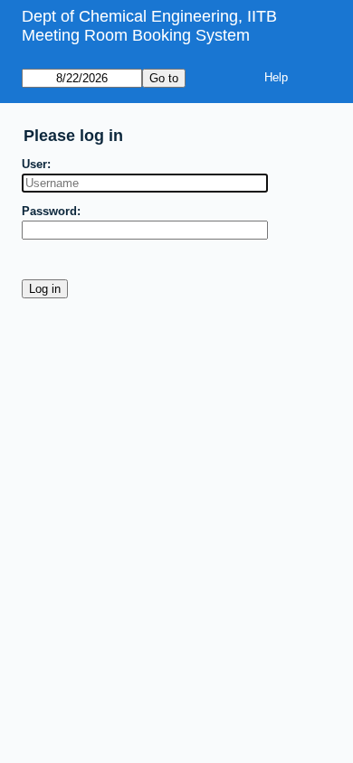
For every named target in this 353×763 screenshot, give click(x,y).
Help (276, 77)
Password (49, 211)
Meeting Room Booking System (136, 35)
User (34, 164)
